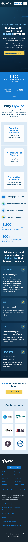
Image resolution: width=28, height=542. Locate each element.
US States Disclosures (9, 522)
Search (4, 481)
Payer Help (17, 481)
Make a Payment (14, 467)
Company (17, 472)
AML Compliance (7, 518)
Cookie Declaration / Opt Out (11, 525)
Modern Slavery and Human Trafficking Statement (11, 509)
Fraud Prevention (19, 484)
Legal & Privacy (7, 504)
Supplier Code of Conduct (10, 514)
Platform (5, 472)
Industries (5, 475)
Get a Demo (18, 3)
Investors (17, 475)
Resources (17, 478)
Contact (4, 484)
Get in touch (12, 392)
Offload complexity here (13, 53)
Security (5, 478)
